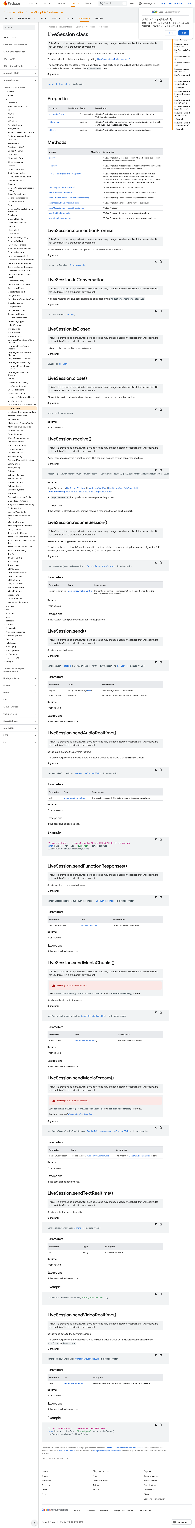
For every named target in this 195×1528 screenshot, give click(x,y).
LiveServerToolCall (96, 488)
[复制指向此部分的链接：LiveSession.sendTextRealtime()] (116, 1193)
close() (52, 158)
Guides (45, 1476)
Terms (44, 1522)
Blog (162, 3)
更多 (87, 3)
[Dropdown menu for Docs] (79, 3)
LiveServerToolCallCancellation (124, 488)
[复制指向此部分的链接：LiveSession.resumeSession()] (110, 522)
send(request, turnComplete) (62, 187)
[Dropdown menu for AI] (46, 18)
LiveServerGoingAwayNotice (62, 491)
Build (31, 3)
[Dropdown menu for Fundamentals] (35, 18)
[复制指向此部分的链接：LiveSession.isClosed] (93, 329)
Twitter (96, 1485)
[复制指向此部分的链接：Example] (64, 832)
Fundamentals (25, 18)
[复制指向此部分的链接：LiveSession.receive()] (94, 439)
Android (77, 1510)
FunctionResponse (89, 925)
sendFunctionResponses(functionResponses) (69, 197)
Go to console (176, 3)
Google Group (150, 1485)
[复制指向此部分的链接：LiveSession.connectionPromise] (116, 231)
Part (89, 690)
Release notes (150, 1489)
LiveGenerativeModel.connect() (113, 59)
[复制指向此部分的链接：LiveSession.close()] (90, 378)
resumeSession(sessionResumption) (65, 173)
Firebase (51, 27)
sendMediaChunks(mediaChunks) (64, 203)
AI (42, 18)
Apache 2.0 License (67, 1450)
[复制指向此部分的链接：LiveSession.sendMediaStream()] (116, 1078)
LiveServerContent (76, 488)
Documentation (13, 12)
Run (45, 3)
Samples (99, 18)
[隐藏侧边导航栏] (34, 1523)
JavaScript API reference (46, 12)
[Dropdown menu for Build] (37, 3)
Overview (8, 18)
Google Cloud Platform (123, 1510)
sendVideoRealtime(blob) (60, 218)
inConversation (55, 122)
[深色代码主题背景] (156, 80)
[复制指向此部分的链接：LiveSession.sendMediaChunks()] (117, 963)
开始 (184, 33)
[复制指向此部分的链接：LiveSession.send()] (89, 631)
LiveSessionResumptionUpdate (95, 491)
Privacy (53, 1522)
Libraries (45, 1489)
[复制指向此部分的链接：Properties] (72, 99)
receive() (53, 165)
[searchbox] (19, 27)
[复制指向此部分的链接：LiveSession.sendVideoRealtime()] (119, 1315)
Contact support (151, 1476)
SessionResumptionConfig (80, 591)
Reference (84, 18)
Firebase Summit (100, 1480)
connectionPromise (57, 114)
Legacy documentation (154, 1499)
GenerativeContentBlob (74, 798)
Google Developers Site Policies (107, 1450)
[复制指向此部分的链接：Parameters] (66, 577)
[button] (17, 44)
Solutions (60, 3)
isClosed (52, 130)
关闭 (171, 33)
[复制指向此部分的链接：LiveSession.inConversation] (107, 280)
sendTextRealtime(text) (59, 213)
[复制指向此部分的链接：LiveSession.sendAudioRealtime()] (119, 733)
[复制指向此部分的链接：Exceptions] (65, 505)
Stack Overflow (151, 1480)
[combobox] (112, 3)
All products (145, 1510)
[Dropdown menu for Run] (50, 3)
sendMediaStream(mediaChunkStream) (67, 208)
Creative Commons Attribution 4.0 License (124, 1448)
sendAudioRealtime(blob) (60, 192)
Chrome (91, 1510)
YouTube (96, 1489)
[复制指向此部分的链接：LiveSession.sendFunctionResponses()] (130, 866)
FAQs (146, 1494)
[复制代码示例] (160, 80)
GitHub (45, 1494)
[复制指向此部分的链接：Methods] (69, 142)
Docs (73, 3)
